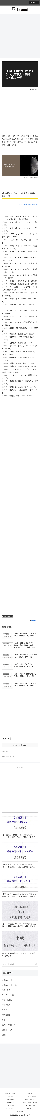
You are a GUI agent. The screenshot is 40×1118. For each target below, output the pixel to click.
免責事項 (30, 1108)
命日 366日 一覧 (8, 616)
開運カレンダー (10, 1093)
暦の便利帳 (10, 1099)
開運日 (29, 1093)
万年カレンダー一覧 (29, 1096)
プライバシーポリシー (29, 1102)
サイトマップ (10, 1108)
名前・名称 (10, 1102)
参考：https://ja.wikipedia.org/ (28, 204)
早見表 (10, 1096)
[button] (36, 964)
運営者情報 (20, 1111)
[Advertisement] (20, 35)
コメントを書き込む (20, 745)
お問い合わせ (10, 1105)
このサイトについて (29, 1105)
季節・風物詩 (29, 1099)
